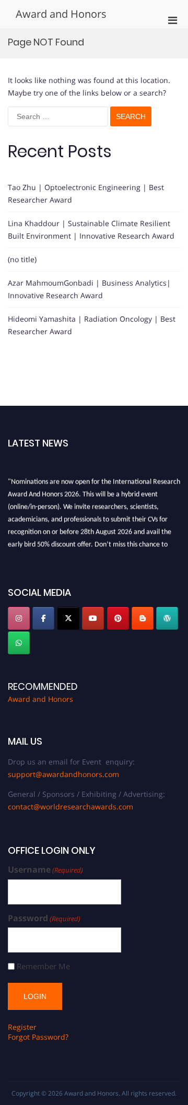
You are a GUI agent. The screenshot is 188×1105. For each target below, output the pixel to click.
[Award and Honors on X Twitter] (68, 618)
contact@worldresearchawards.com (70, 807)
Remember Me (43, 966)
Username (45, 869)
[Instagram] (19, 618)
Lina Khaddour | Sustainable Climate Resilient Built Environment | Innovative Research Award (91, 229)
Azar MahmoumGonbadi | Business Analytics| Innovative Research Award (89, 289)
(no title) (22, 259)
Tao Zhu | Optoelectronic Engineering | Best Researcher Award (86, 193)
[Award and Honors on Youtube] (93, 618)
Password (44, 918)
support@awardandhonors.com (63, 774)
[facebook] (43, 618)
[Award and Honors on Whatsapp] (19, 642)
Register (22, 1027)
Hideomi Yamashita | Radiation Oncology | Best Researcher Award (91, 325)
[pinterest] (118, 618)
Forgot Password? (38, 1037)
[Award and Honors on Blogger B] (143, 618)
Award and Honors (61, 14)
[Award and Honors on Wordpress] (167, 618)
